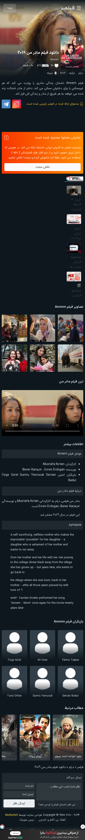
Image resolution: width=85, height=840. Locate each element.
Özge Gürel (10, 475)
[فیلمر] (67, 8)
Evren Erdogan (54, 469)
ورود (9, 8)
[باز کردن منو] (79, 7)
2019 (62, 73)
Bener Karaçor (32, 469)
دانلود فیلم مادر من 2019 (38, 53)
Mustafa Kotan (53, 464)
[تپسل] (2, 826)
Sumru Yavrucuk (32, 475)
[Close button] (83, 826)
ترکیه (72, 73)
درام (80, 73)
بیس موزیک (26, 820)
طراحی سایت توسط (23, 815)
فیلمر (80, 767)
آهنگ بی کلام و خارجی (52, 820)
